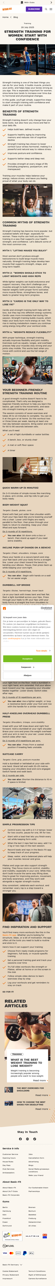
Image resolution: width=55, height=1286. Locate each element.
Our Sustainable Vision (38, 1188)
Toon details (41, 651)
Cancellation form (36, 1158)
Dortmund (7, 1226)
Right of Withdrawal (37, 1275)
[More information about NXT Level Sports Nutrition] (8, 1246)
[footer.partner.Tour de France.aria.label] (12, 1236)
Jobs (30, 1154)
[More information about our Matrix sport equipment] (32, 1236)
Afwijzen (27, 675)
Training (27, 23)
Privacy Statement (11, 1275)
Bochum (32, 1211)
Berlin (5, 1207)
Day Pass (6, 1165)
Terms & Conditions (37, 1271)
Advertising (34, 1162)
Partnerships (34, 1191)
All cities (32, 1226)
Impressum (8, 1279)
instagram (27, 1139)
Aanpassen (26, 667)
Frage (45, 9)
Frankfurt (7, 1218)
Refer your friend (36, 1175)
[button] (3, 2)
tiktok (35, 1139)
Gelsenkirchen (35, 1222)
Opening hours (9, 1158)
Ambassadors (8, 1173)
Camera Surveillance (38, 1279)
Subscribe (34, 9)
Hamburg (7, 1211)
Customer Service (10, 1154)
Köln (4, 1215)
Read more (39, 1080)
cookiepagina (14, 638)
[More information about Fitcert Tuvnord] (44, 1236)
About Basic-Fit (9, 1188)
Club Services (8, 1169)
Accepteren (27, 659)
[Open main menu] (50, 9)
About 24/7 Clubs (10, 1191)
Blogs (31, 1165)
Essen (5, 1222)
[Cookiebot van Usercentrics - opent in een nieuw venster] (41, 608)
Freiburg (32, 1218)
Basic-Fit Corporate (11, 1195)
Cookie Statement (10, 1271)
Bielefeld (32, 1215)
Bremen (32, 1207)
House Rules (8, 1162)
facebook (20, 1139)
